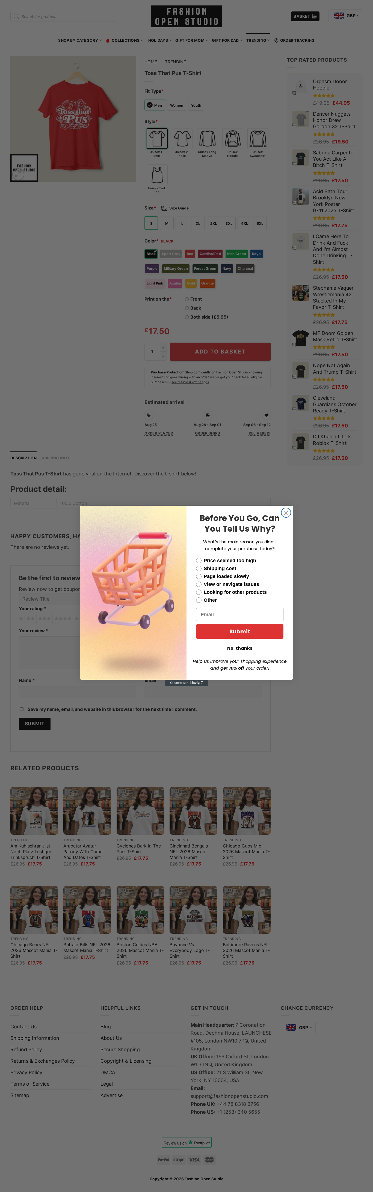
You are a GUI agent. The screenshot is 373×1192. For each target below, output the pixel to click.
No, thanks (239, 648)
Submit (239, 631)
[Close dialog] (286, 512)
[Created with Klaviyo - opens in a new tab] (186, 683)
